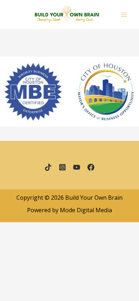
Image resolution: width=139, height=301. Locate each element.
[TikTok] (48, 167)
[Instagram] (62, 167)
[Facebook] (90, 167)
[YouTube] (76, 167)
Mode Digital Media (86, 210)
